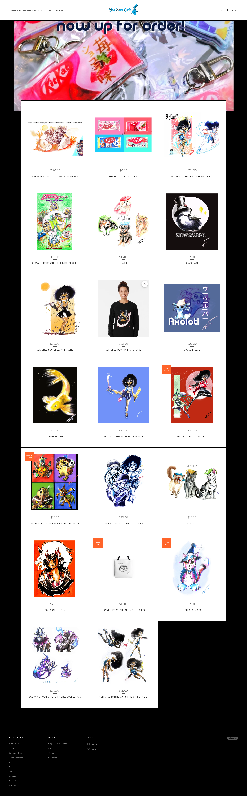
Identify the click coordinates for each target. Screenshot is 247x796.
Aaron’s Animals (15, 785)
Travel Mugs (13, 771)
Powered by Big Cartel (232, 738)
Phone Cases (14, 781)
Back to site (52, 758)
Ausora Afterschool (16, 758)
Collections (15, 10)
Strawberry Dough (16, 753)
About (51, 10)
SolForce (12, 748)
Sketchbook (13, 776)
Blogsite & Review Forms (34, 10)
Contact (60, 10)
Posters (12, 767)
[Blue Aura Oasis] (123, 10)
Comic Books (14, 744)
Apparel (12, 762)
